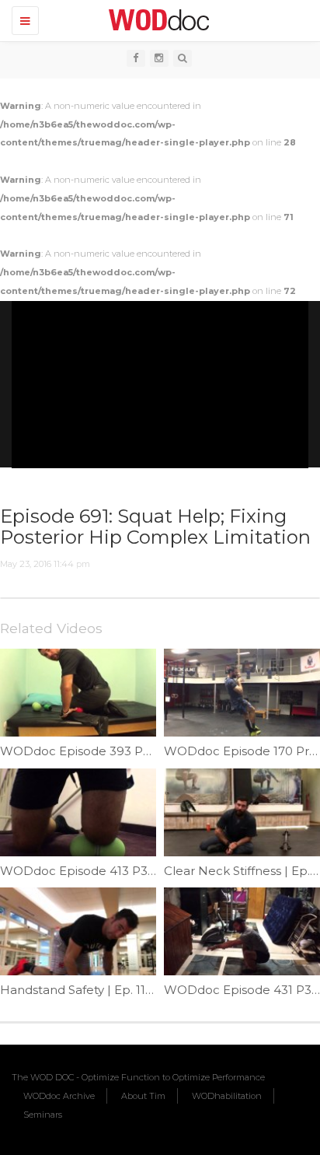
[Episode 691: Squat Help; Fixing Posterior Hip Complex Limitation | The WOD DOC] (156, 19)
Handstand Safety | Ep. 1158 (80, 989)
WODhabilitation (227, 1095)
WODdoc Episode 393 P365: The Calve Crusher (138, 751)
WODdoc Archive (59, 1095)
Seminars (42, 1114)
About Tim (143, 1095)
